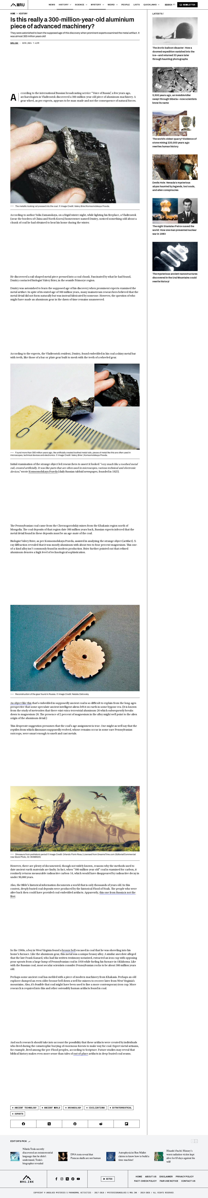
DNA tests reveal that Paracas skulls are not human (85, 1156)
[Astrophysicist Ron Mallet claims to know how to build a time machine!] (110, 1156)
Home (139, 1177)
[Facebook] (23, 1124)
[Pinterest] (75, 1124)
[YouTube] (78, 1179)
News (52, 4)
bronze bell (69, 950)
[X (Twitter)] (49, 1124)
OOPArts (17, 1113)
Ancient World (51, 1107)
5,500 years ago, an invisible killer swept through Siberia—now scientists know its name (174, 99)
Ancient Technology (24, 1107)
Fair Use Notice (169, 1181)
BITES (109, 1178)
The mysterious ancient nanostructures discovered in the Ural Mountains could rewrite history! (174, 278)
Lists (137, 4)
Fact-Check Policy (145, 1181)
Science (79, 4)
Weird (111, 4)
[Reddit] (101, 1124)
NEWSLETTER (189, 4)
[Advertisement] (74, 68)
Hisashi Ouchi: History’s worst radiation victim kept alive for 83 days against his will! (180, 1156)
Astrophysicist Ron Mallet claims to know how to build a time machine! (133, 1156)
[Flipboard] (126, 1124)
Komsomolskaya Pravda (43, 471)
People (125, 4)
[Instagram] (61, 1179)
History (63, 4)
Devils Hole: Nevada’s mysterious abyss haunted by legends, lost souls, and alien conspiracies (173, 186)
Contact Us (188, 1181)
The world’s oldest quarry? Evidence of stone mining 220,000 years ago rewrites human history (174, 143)
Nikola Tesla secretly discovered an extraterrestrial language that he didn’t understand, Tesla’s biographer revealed (38, 1156)
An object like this (21, 703)
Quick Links (150, 4)
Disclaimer (166, 1177)
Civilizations (95, 1107)
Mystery (96, 4)
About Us (150, 1177)
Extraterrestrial (121, 1107)
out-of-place (80, 1054)
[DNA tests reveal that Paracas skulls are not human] (62, 1156)
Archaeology (73, 1107)
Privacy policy (185, 1177)
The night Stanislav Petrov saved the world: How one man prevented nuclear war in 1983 (174, 230)
